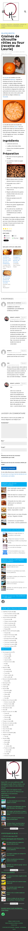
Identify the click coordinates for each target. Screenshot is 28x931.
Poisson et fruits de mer (8, 711)
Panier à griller (7, 675)
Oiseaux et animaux (9, 615)
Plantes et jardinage (9, 640)
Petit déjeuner (6, 707)
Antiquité (6, 632)
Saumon (6, 719)
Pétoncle (6, 717)
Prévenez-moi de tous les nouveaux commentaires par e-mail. (10, 456)
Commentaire (5, 422)
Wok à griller (7, 677)
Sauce (5, 665)
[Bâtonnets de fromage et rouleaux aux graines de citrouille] (17, 252)
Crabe (5, 713)
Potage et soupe (7, 721)
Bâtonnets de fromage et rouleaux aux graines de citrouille (17, 259)
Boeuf (5, 742)
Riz (5, 663)
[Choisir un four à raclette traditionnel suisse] (3, 893)
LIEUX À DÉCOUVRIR (8, 617)
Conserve (6, 654)
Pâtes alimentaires (7, 705)
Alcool (5, 681)
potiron (16, 126)
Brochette (6, 669)
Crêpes (4, 686)
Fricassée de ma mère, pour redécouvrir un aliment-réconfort (16, 503)
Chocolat (6, 692)
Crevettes (6, 715)
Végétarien (5, 734)
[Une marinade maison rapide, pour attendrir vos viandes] (3, 888)
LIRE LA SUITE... (5, 795)
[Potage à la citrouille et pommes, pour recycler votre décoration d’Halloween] (7, 252)
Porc (5, 744)
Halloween (12, 79)
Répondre (23, 303)
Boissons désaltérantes (8, 679)
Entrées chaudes (8, 702)
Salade (4, 726)
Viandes (5, 738)
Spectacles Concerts (9, 627)
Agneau (6, 740)
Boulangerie (6, 682)
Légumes (6, 659)
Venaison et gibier (8, 755)
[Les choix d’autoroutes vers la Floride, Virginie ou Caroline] (3, 801)
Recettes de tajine (7, 725)
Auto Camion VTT (8, 636)
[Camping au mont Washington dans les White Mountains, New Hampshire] (3, 807)
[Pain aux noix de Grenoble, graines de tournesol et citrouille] (7, 273)
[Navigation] (3, 11)
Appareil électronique (9, 634)
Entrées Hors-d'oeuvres (8, 700)
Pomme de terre (8, 661)
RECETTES (12, 33)
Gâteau (6, 694)
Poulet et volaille (8, 748)
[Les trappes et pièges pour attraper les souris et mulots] (3, 577)
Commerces (7, 619)
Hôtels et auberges (9, 623)
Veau (5, 753)
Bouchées (6, 690)
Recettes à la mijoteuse (8, 723)
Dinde (7, 751)
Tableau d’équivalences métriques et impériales (14, 923)
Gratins (6, 658)
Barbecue (5, 667)
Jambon (8, 746)
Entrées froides (8, 704)
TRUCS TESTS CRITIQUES (9, 630)
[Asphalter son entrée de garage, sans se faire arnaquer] (3, 588)
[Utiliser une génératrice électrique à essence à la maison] (3, 582)
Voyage (6, 629)
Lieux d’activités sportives (10, 613)
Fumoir (6, 673)
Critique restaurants (9, 621)
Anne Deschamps (6, 53)
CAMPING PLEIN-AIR (8, 611)
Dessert (5, 688)
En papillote (7, 671)
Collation (4, 33)
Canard (7, 749)
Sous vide (5, 730)
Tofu (5, 736)
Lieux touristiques (8, 625)
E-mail (3, 447)
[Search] (25, 11)
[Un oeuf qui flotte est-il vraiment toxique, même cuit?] (3, 882)
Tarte (5, 698)
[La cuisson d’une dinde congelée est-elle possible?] (3, 876)
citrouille (6, 77)
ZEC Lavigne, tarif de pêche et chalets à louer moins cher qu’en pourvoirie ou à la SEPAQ (17, 813)
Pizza (4, 709)
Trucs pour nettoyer (9, 646)
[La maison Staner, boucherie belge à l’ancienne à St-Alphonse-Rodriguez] (3, 824)
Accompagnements (7, 652)
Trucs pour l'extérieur (9, 642)
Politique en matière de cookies (14, 921)
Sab (8, 363)
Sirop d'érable (6, 728)
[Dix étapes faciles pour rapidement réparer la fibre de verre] (3, 566)
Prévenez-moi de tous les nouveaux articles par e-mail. (13, 463)
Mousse (6, 696)
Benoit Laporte (15, 317)
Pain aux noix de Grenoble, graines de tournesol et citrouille (7, 279)
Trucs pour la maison (9, 644)
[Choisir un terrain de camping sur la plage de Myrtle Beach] (3, 818)
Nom (2, 440)
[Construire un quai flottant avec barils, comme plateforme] (3, 571)
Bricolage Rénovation (9, 638)
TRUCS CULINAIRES (8, 732)
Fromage (6, 656)
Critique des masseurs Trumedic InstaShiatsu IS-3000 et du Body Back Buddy (17, 540)
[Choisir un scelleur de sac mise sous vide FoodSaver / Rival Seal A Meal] (3, 899)
